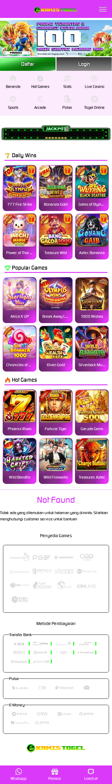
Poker (67, 107)
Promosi (54, 778)
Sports (13, 107)
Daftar (27, 64)
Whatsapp (18, 778)
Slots (67, 86)
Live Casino (94, 86)
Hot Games (40, 86)
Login (84, 64)
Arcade (40, 107)
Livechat (91, 778)
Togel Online (94, 107)
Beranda (13, 86)
